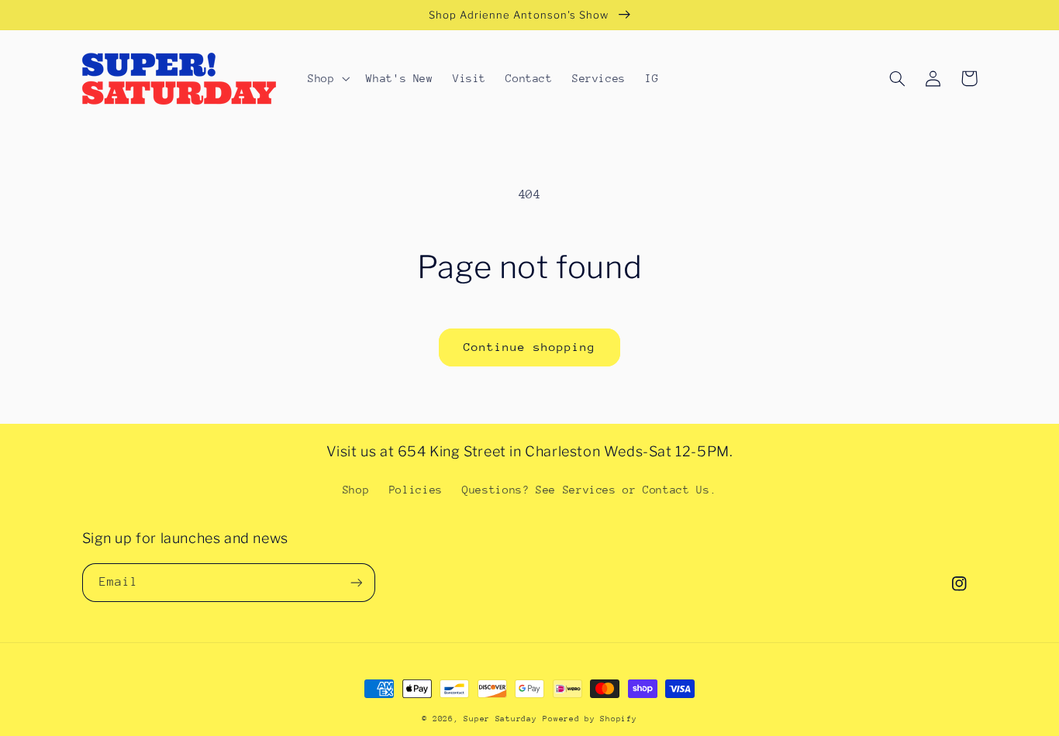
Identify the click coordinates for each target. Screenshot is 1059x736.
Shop (356, 489)
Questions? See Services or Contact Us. (589, 489)
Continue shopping (530, 346)
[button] (327, 78)
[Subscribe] (356, 582)
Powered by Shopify (589, 719)
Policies (416, 489)
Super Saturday (500, 719)
